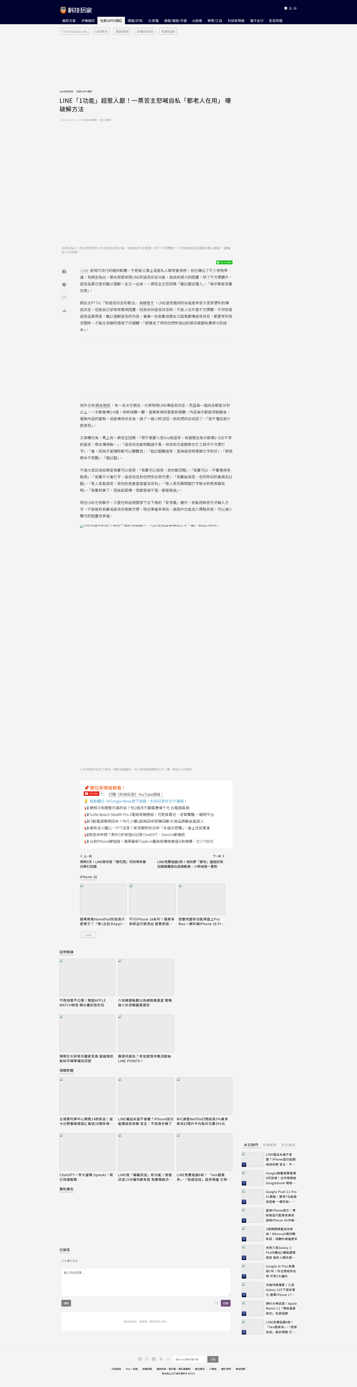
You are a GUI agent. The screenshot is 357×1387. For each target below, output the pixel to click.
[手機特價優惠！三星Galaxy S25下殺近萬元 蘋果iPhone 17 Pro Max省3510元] (253, 1289)
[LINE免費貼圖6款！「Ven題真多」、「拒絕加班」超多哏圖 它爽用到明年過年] (204, 1152)
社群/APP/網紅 (111, 20)
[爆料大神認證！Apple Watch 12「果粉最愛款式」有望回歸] (253, 1308)
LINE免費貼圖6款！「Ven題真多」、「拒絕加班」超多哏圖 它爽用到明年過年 (204, 1177)
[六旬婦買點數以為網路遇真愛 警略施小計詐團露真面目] (146, 977)
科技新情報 (236, 20)
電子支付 (256, 20)
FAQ (128, 1369)
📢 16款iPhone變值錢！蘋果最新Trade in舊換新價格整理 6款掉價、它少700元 (148, 841)
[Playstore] (160, 1358)
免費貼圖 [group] (168, 31)
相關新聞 (67, 1070)
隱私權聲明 (184, 1369)
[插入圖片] (216, 1303)
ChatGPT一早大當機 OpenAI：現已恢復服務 (86, 1177)
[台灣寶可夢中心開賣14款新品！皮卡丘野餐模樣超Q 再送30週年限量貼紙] (87, 1096)
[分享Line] (64, 284)
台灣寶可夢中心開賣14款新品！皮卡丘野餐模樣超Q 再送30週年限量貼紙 (86, 1121)
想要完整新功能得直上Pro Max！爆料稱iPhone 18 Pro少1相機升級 (201, 921)
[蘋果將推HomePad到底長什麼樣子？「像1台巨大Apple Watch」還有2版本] (103, 899)
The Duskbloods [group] (74, 31)
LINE (88, 935)
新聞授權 (147, 1369)
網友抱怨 (102, 405)
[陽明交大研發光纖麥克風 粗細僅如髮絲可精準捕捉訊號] (87, 1033)
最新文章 (69, 20)
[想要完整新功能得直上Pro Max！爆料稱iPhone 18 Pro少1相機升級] (201, 899)
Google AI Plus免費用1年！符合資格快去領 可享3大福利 (281, 1271)
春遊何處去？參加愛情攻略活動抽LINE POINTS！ (144, 1058)
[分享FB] (64, 271)
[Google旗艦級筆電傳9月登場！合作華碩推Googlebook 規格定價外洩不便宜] (253, 1178)
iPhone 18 (88, 876)
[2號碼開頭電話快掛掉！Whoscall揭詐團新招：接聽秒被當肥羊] (253, 1233)
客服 (135, 1369)
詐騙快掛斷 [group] (145, 31)
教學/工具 (215, 20)
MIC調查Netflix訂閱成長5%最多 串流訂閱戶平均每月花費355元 (202, 1121)
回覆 (225, 1303)
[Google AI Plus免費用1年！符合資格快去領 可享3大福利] (253, 1271)
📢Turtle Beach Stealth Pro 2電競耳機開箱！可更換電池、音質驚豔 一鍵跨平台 (149, 814)
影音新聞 (275, 20)
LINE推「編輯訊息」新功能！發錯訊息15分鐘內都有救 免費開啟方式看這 (145, 1177)
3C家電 (153, 20)
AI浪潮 (197, 20)
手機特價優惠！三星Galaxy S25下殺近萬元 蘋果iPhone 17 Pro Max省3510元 (280, 1290)
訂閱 (212, 1359)
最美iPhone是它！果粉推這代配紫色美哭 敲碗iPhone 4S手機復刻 (281, 1215)
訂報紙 (213, 1369)
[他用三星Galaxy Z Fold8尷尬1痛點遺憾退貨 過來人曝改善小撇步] (253, 1252)
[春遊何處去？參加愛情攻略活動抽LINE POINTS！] (146, 1033)
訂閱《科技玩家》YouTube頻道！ (136, 794)
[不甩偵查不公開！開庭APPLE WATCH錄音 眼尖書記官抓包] (87, 977)
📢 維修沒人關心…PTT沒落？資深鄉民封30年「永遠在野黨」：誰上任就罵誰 (147, 827)
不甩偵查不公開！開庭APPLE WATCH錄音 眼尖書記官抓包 (83, 1002)
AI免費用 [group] (101, 31)
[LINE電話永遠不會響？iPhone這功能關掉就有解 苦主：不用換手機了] (146, 1096)
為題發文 (146, 302)
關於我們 (226, 1369)
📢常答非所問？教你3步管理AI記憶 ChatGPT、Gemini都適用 (134, 834)
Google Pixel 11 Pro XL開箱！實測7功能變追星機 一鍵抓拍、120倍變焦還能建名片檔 (281, 1196)
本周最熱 (270, 1144)
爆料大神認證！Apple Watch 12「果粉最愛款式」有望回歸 (281, 1308)
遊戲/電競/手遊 (175, 20)
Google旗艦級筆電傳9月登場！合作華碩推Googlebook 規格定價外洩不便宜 (281, 1178)
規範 (66, 1303)
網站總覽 (240, 1369)
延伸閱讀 (67, 951)
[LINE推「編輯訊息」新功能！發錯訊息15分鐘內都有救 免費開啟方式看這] (146, 1152)
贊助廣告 (67, 1188)
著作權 (172, 1369)
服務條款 (161, 1369)
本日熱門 (251, 1144)
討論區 (65, 1249)
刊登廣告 (116, 1369)
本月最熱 (288, 1144)
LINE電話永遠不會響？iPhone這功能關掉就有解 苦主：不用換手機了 (145, 1121)
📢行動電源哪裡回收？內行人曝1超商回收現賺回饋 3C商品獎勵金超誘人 (144, 821)
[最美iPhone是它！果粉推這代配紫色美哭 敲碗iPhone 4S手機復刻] (253, 1215)
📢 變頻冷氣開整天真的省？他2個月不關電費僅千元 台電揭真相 (136, 807)
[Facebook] (139, 1358)
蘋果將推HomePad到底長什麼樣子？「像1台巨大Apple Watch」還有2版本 (102, 921)
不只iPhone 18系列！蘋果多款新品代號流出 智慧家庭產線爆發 (152, 921)
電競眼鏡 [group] (122, 31)
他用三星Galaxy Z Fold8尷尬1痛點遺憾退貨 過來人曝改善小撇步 (281, 1252)
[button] (290, 9)
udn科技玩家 (66, 91)
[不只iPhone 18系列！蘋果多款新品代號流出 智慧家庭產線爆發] (152, 899)
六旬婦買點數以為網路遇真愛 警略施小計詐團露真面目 (145, 1002)
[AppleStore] (167, 1358)
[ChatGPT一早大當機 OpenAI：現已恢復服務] (87, 1152)
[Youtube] (285, 9)
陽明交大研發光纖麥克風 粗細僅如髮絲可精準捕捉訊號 (86, 1058)
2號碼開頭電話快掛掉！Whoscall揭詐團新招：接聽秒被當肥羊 (282, 1234)
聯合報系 (200, 1369)
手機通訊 (88, 20)
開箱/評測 (135, 20)
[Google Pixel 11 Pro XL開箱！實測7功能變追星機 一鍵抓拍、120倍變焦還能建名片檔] (253, 1196)
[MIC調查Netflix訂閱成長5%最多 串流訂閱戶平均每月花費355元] (204, 1096)
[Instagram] (146, 1358)
